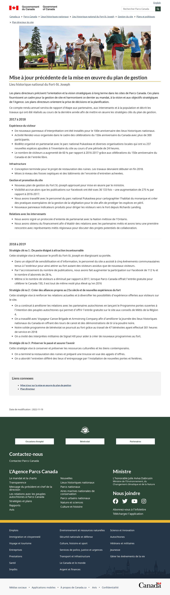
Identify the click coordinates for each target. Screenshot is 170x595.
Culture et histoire (71, 506)
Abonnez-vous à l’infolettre (129, 509)
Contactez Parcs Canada (24, 461)
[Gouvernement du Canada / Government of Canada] (33, 8)
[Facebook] (115, 502)
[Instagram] (143, 502)
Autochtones (117, 536)
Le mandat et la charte (23, 478)
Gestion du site (125, 16)
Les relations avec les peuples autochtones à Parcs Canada (27, 495)
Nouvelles (66, 478)
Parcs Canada (30, 16)
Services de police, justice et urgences (81, 549)
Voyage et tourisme (20, 543)
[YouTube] (134, 502)
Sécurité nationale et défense (76, 536)
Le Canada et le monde (73, 562)
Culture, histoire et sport (74, 543)
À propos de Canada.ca (73, 587)
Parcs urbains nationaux (75, 498)
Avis (11, 509)
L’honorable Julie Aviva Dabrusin (134, 481)
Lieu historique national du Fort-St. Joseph (93, 16)
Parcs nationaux (70, 487)
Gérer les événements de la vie (127, 556)
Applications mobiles (44, 587)
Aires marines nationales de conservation (77, 492)
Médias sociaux (18, 587)
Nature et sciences (71, 502)
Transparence (17, 482)
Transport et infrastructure (75, 556)
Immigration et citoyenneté (24, 536)
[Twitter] (125, 502)
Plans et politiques (146, 16)
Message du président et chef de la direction (30, 488)
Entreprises (15, 549)
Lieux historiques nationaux (55, 16)
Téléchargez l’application (128, 514)
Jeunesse (115, 549)
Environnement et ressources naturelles (82, 530)
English (157, 2)
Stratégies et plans (20, 501)
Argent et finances (70, 569)
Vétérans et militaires (122, 543)
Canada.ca (15, 16)
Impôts (13, 569)
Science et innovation (122, 530)
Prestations (15, 556)
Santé (12, 562)
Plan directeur (27, 388)
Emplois (13, 530)
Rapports (14, 505)
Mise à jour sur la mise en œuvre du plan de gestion (45, 385)
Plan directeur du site (23, 22)
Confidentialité (110, 587)
